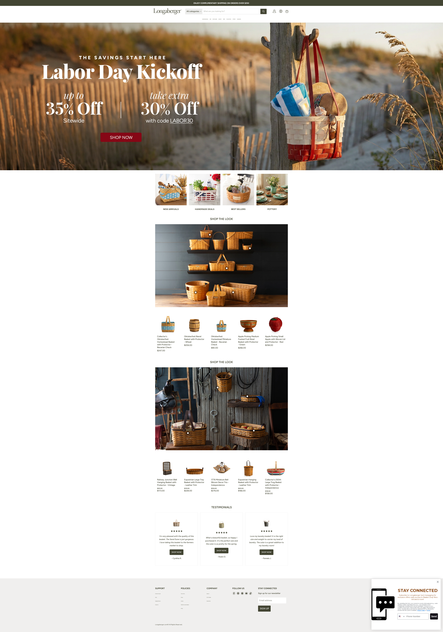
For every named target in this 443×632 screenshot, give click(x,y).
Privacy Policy (421, 610)
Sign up (264, 608)
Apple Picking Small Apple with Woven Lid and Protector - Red (275, 339)
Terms (428, 610)
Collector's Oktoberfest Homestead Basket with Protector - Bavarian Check (166, 342)
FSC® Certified (209, 597)
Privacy (182, 597)
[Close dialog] (438, 582)
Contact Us (156, 604)
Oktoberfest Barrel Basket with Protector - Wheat (194, 339)
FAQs (156, 597)
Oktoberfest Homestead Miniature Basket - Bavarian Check (221, 340)
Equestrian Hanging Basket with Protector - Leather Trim (248, 482)
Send (434, 616)
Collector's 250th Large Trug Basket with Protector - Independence (273, 483)
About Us (208, 593)
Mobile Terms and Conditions (185, 604)
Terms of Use (183, 593)
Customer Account (158, 593)
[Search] (263, 11)
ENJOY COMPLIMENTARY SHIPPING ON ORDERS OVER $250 (221, 3)
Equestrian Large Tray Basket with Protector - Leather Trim (194, 482)
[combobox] (401, 616)
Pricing (182, 608)
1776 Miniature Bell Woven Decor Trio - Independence (220, 482)
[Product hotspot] (226, 268)
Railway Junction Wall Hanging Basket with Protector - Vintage (167, 482)
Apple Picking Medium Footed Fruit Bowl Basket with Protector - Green (248, 340)
